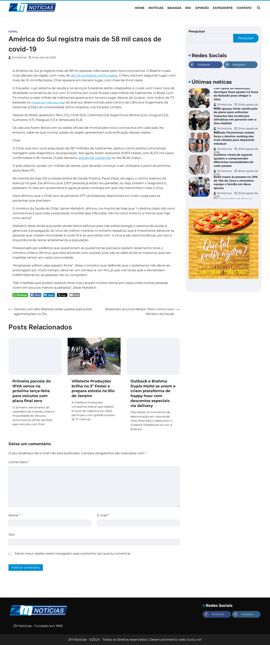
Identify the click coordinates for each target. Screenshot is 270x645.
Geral (13, 31)
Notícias (155, 8)
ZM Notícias (19, 57)
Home (139, 8)
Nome (14, 515)
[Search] (259, 8)
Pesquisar (197, 31)
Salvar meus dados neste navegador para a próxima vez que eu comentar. (73, 553)
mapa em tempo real (48, 102)
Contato (244, 8)
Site (11, 534)
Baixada (174, 8)
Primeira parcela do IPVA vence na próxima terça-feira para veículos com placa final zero (31, 391)
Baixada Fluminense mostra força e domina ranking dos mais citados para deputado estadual (234, 138)
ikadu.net (194, 639)
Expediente (223, 8)
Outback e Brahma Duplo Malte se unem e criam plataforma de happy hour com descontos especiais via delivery (153, 393)
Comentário (18, 462)
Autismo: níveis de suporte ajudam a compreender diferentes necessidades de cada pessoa (233, 160)
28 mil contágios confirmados (94, 75)
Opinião (202, 8)
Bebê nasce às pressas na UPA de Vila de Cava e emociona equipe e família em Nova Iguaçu (236, 182)
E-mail (103, 515)
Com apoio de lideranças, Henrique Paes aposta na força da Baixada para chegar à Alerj (236, 93)
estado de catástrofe (94, 158)
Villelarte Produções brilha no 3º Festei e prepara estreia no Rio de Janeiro (93, 388)
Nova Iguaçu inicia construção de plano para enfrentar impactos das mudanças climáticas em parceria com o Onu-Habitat (236, 116)
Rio (188, 8)
